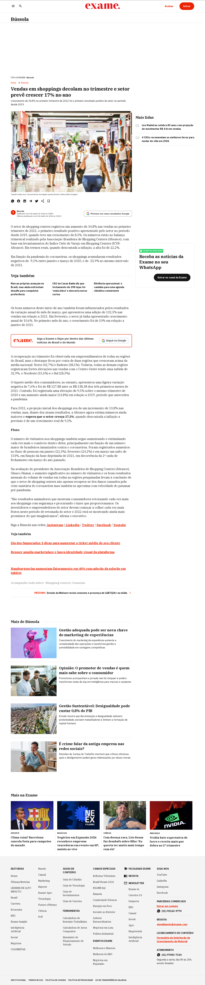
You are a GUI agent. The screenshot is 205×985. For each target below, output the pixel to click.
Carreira (15, 903)
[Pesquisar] (20, 6)
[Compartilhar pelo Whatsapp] (12, 201)
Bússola (20, 19)
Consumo (78, 583)
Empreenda (135, 931)
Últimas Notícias (20, 881)
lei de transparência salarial (111, 980)
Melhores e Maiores (104, 948)
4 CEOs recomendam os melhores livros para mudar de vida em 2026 (168, 139)
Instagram (55, 525)
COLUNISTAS (18, 949)
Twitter (88, 525)
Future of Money (47, 904)
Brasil (14, 897)
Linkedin (73, 525)
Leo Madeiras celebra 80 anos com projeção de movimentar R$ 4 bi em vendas (167, 127)
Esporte (42, 886)
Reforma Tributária (104, 875)
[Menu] (13, 6)
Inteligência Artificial (17, 929)
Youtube (119, 525)
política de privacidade (80, 980)
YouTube (162, 874)
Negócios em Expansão (100, 962)
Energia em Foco (102, 906)
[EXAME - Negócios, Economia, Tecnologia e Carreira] (102, 6)
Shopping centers (58, 583)
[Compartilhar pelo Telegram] (30, 201)
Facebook (103, 525)
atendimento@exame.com (172, 924)
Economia (16, 909)
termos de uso (35, 980)
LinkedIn (162, 880)
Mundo (42, 868)
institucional (18, 980)
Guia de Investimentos (71, 893)
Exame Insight (19, 921)
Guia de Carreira (72, 901)
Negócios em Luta (103, 927)
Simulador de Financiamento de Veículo (73, 941)
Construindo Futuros (105, 899)
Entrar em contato (167, 906)
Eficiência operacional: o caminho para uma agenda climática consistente (109, 287)
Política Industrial (103, 933)
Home (13, 82)
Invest (14, 937)
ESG (13, 915)
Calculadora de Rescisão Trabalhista (75, 920)
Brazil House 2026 (103, 881)
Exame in (134, 889)
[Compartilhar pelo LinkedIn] (24, 201)
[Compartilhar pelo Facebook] (18, 201)
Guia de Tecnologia (74, 885)
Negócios (16, 943)
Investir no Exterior (104, 912)
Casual (42, 874)
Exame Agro (45, 892)
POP (40, 916)
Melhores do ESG (102, 954)
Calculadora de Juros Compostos (75, 929)
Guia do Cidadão (72, 879)
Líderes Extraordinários (102, 920)
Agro (131, 925)
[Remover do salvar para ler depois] (48, 201)
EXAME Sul (99, 887)
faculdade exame (140, 868)
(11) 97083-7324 (172, 954)
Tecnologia (44, 898)
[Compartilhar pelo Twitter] (36, 201)
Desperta (134, 901)
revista (134, 875)
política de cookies (55, 980)
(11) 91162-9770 (172, 910)
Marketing (44, 880)
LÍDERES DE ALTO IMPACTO (21, 889)
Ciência (42, 910)
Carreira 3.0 (135, 895)
